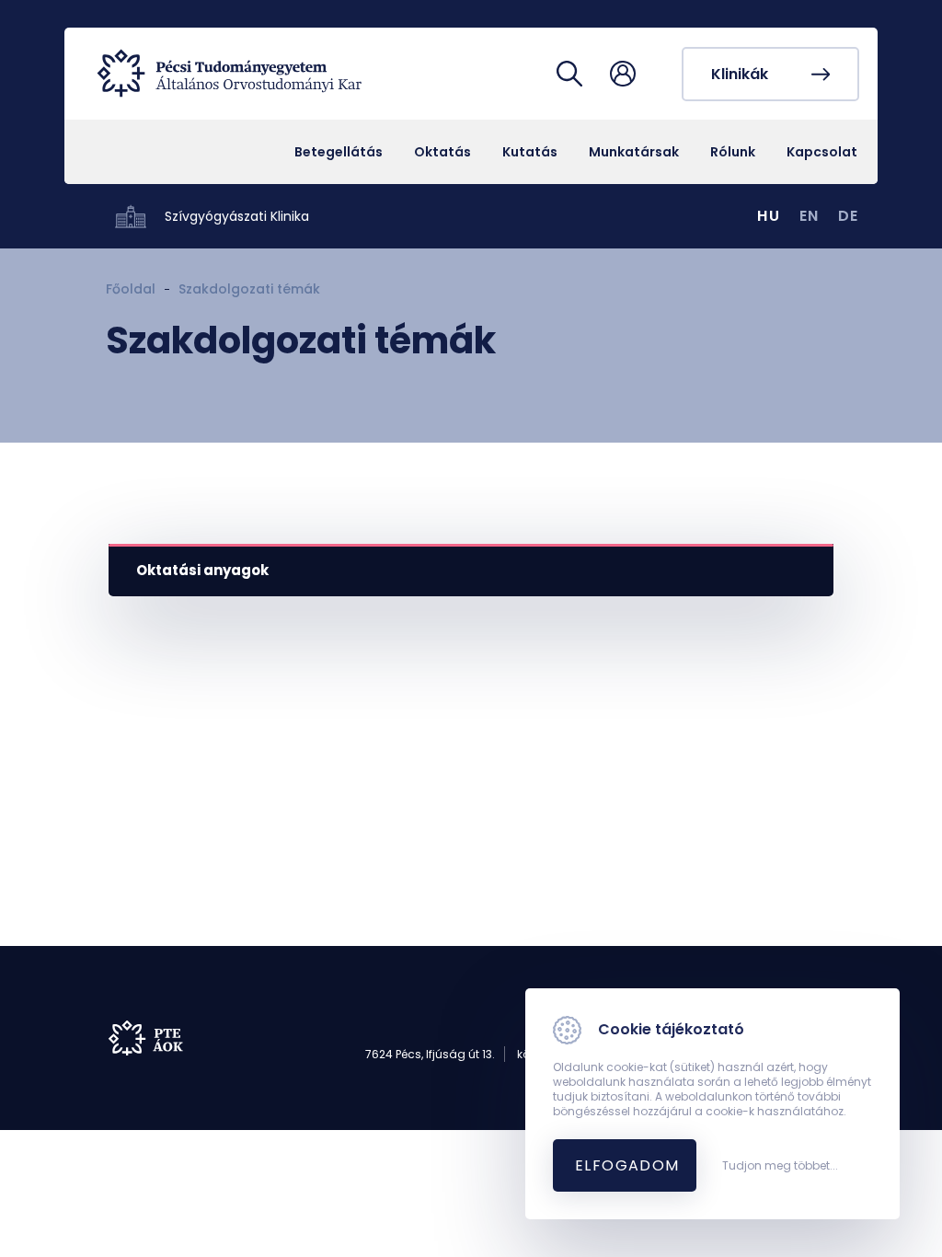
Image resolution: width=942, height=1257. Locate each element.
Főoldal (130, 289)
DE (848, 215)
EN (809, 215)
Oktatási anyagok (202, 570)
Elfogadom (627, 1165)
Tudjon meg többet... (780, 1166)
